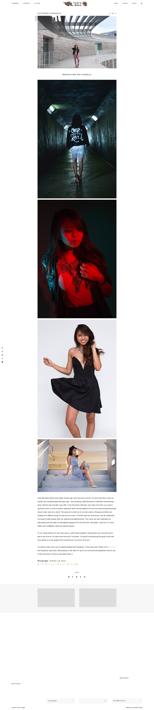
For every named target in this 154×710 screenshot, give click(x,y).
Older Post (97, 597)
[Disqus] (77, 645)
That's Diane (20, 707)
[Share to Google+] (85, 577)
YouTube (37, 3)
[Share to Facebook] (115, 13)
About (134, 3)
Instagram (15, 3)
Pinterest (26, 3)
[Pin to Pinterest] (69, 577)
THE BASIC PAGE (137, 707)
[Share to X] (76, 577)
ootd (77, 572)
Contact (125, 3)
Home (116, 3)
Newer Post (56, 597)
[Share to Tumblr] (80, 577)
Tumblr (63, 564)
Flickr (41, 564)
